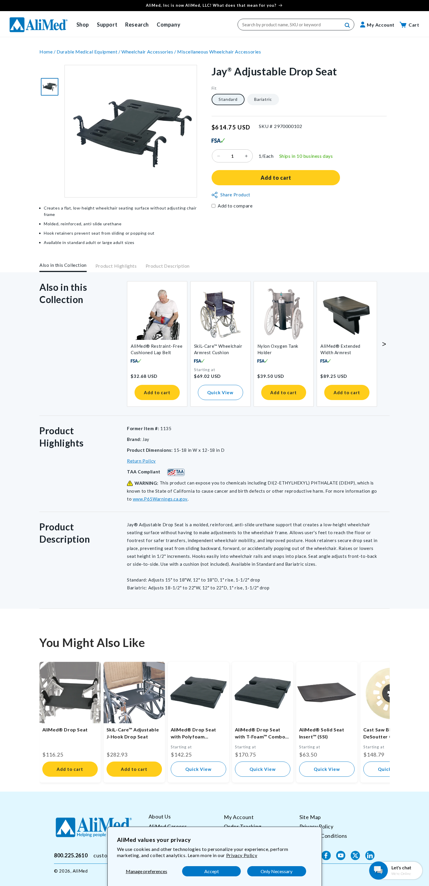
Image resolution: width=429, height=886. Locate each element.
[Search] (347, 25)
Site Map (310, 817)
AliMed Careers (168, 826)
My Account (239, 817)
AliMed (80, 870)
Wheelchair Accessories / (149, 51)
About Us (160, 817)
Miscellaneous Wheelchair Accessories (219, 51)
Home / (48, 51)
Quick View (220, 392)
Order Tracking (242, 826)
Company (168, 24)
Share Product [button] (235, 195)
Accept (211, 871)
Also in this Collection (63, 265)
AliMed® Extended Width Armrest (340, 349)
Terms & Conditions (323, 835)
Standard (228, 99)
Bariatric (263, 99)
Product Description (168, 266)
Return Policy (141, 460)
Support (107, 24)
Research (137, 24)
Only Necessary (276, 871)
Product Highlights (116, 266)
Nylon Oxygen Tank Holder (277, 349)
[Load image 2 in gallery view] (49, 87)
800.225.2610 (71, 855)
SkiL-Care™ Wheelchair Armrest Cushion (218, 349)
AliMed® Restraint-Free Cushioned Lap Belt (156, 349)
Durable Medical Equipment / (89, 51)
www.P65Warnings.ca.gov (160, 498)
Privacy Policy (241, 855)
